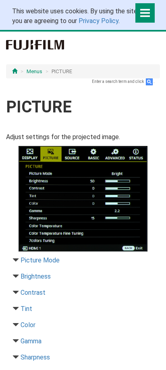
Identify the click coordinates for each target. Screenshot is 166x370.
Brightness (36, 276)
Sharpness (35, 357)
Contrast (33, 292)
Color (28, 325)
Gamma (31, 341)
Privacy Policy (98, 21)
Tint (26, 309)
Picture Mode (40, 260)
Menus (34, 71)
